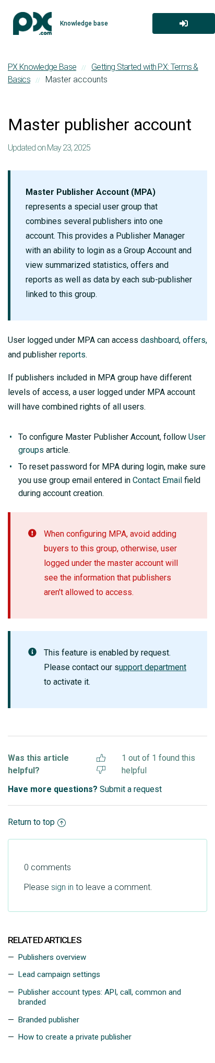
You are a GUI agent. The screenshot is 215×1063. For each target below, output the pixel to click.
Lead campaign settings (59, 974)
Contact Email (157, 480)
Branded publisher (48, 1019)
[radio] (101, 756)
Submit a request (131, 789)
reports (72, 355)
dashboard (159, 340)
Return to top (31, 822)
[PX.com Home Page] (32, 23)
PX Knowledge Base (42, 67)
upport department (152, 667)
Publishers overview (52, 957)
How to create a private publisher (75, 1037)
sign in (62, 887)
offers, (195, 340)
